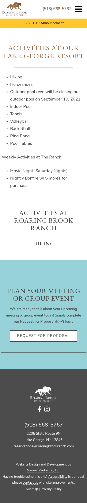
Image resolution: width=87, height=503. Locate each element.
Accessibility (57, 477)
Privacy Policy (51, 489)
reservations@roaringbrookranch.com (44, 446)
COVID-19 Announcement (43, 23)
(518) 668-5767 (57, 9)
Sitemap (32, 489)
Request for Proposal (43, 336)
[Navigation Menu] (79, 9)
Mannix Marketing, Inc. (43, 470)
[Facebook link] (39, 410)
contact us (30, 482)
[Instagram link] (47, 410)
